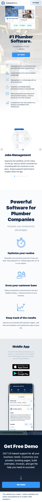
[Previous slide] (2, 149)
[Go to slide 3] (18, 176)
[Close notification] (40, 493)
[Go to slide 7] (25, 176)
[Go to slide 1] (14, 176)
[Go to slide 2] (16, 176)
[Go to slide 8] (27, 176)
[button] (36, 3)
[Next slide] (40, 149)
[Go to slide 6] (23, 176)
